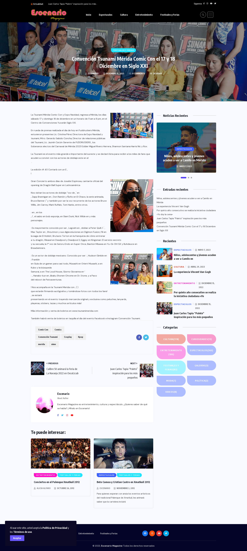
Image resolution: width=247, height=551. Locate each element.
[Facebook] (59, 415)
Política (201, 380)
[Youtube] (73, 415)
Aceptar (17, 538)
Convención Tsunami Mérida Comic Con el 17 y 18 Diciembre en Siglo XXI (186, 228)
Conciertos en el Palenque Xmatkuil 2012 (57, 482)
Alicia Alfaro (44, 488)
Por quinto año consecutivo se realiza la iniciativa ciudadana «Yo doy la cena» (186, 212)
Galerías (201, 365)
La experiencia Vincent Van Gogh (173, 206)
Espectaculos (105, 14)
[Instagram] (68, 415)
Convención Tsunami (48, 337)
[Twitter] (63, 415)
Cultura (124, 14)
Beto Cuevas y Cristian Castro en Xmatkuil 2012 (123, 482)
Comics (58, 329)
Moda (171, 380)
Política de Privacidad (54, 527)
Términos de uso (22, 531)
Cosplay (68, 337)
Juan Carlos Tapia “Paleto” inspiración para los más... (72, 4)
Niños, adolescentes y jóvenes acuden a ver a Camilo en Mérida (184, 158)
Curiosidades (201, 339)
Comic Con (43, 329)
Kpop (80, 337)
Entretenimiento (144, 14)
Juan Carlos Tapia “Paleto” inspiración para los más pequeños (182, 220)
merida (41, 344)
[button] (183, 177)
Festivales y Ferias (169, 14)
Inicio (88, 14)
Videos (171, 392)
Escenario (105, 488)
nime (53, 344)
